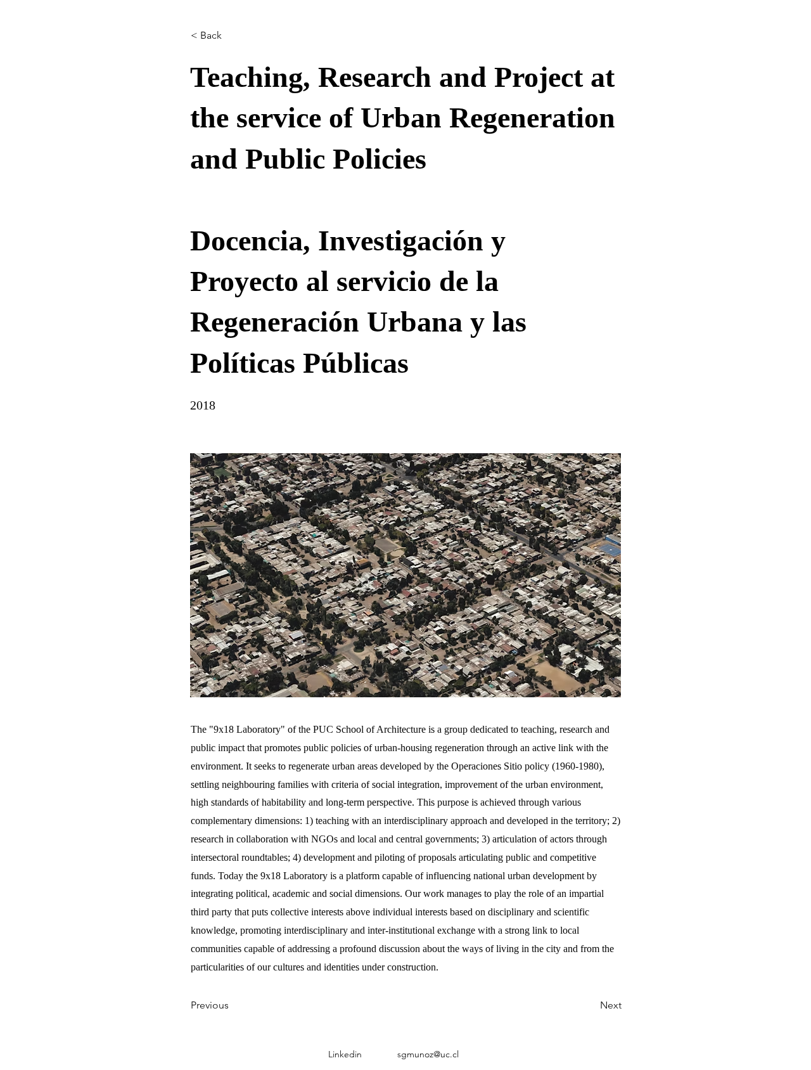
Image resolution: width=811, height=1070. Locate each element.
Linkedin (345, 1054)
